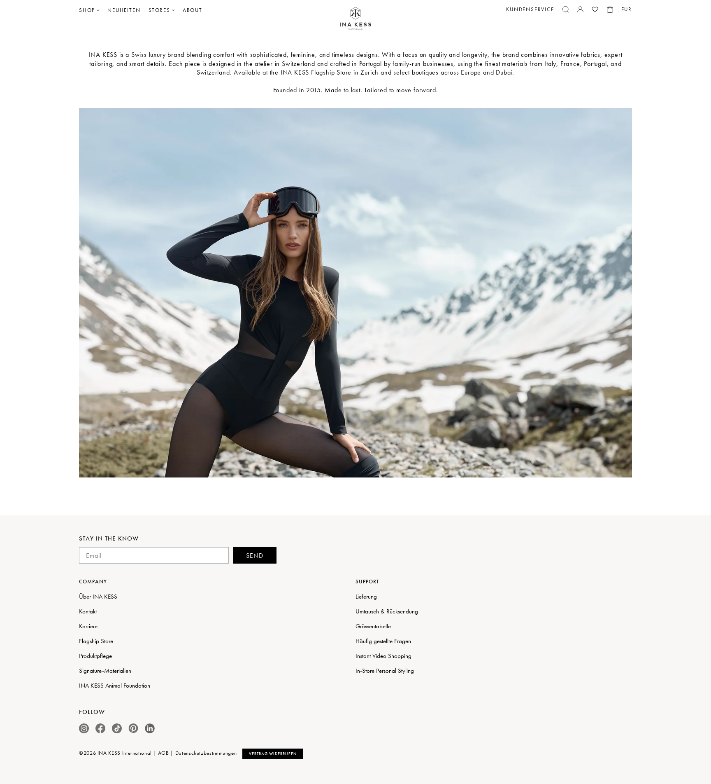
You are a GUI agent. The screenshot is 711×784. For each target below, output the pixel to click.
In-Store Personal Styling (385, 671)
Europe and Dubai (486, 72)
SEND (254, 555)
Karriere (88, 626)
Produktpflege (95, 656)
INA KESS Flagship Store (316, 72)
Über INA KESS (98, 596)
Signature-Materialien (105, 671)
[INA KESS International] (355, 19)
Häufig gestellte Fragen (383, 641)
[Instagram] (84, 728)
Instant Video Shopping (383, 656)
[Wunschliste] (595, 9)
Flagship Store (96, 641)
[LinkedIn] (150, 728)
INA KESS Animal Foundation (114, 685)
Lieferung (366, 596)
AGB (163, 752)
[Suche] (565, 9)
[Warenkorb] (610, 9)
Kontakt (88, 611)
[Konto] (580, 9)
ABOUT (192, 10)
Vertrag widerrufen (273, 753)
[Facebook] (100, 728)
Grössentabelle (373, 626)
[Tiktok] (117, 728)
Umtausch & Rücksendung (387, 611)
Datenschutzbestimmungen (206, 752)
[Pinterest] (133, 728)
